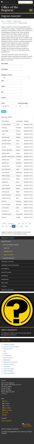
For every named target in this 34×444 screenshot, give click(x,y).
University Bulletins (9, 373)
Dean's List (7, 248)
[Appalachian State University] (8, 2)
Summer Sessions (6, 272)
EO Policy (6, 405)
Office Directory (7, 357)
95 (10, 226)
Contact (6, 412)
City (2, 80)
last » (26, 226)
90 (23, 223)
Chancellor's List (8, 251)
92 (30, 223)
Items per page (23, 103)
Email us (4, 393)
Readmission (4, 279)
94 (6, 226)
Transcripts (6, 366)
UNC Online (4, 283)
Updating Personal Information (10, 265)
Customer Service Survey (11, 346)
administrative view (6, 234)
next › (21, 226)
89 (19, 223)
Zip (2, 92)
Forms (5, 353)
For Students (9, 21)
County (3, 97)
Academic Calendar (9, 344)
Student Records (17, 21)
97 (17, 226)
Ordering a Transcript (7, 261)
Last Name (4, 69)
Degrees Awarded (8, 254)
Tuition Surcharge (8, 371)
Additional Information (7, 290)
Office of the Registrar (9, 9)
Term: (3, 103)
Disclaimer (7, 403)
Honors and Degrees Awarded (10, 23)
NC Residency (5, 268)
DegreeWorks (7, 349)
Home (2, 21)
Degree (26, 121)
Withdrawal (4, 275)
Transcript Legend (8, 368)
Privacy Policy (8, 410)
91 (26, 223)
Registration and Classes (10, 362)
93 (3, 226)
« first (4, 223)
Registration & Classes (7, 238)
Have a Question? (9, 329)
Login (5, 415)
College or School (6, 75)
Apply (3, 111)
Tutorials (3, 286)
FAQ (4, 351)
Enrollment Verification (8, 258)
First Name (4, 63)
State (3, 86)
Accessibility (7, 408)
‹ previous (10, 223)
